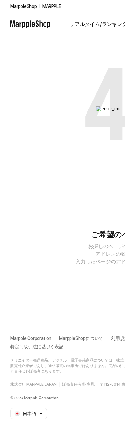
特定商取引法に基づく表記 (36, 346)
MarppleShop (23, 6)
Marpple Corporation (30, 338)
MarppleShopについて (81, 338)
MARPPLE (51, 6)
